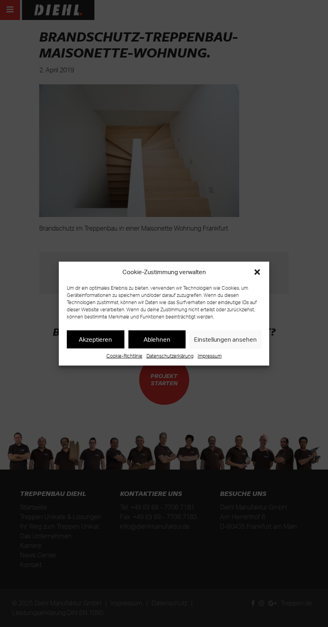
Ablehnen (157, 339)
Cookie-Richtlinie (124, 356)
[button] (257, 272)
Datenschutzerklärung (170, 356)
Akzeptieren (95, 339)
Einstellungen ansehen (225, 339)
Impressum (210, 356)
